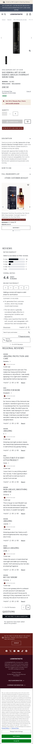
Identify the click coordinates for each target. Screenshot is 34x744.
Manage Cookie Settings (16, 731)
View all (28, 91)
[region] (16, 716)
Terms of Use (15, 728)
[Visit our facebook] (6, 651)
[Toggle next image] (31, 37)
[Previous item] (3, 207)
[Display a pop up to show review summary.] (15, 222)
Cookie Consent (16, 672)
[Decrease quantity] (4, 114)
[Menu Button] (2, 14)
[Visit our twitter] (10, 651)
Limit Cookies (16, 736)
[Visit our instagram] (14, 651)
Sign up (16, 643)
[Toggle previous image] (1, 37)
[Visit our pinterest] (26, 651)
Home (3, 19)
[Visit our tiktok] (22, 651)
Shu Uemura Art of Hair (20, 19)
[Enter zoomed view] (29, 50)
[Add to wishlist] (28, 122)
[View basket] (30, 14)
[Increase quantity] (15, 114)
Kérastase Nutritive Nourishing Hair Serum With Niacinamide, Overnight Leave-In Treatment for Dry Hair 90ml (15, 215)
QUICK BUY (16, 227)
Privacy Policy (5, 728)
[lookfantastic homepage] (16, 14)
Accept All (16, 741)
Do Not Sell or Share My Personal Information (16, 675)
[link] (27, 14)
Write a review (6, 83)
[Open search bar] (5, 14)
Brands (9, 19)
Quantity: (5, 110)
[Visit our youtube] (18, 651)
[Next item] (29, 207)
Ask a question (16, 83)
